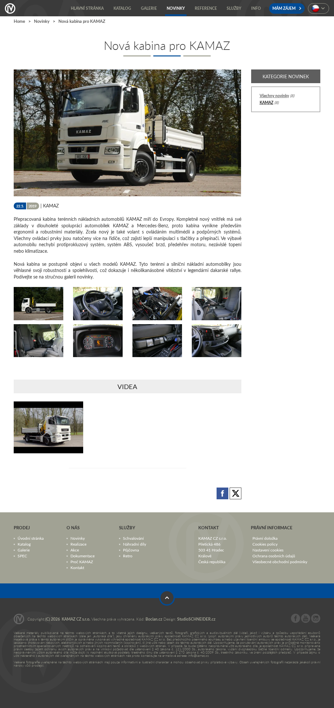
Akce (74, 549)
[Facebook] (295, 621)
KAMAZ (266, 102)
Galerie (24, 549)
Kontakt (77, 567)
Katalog (24, 543)
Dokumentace (82, 555)
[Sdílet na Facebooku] (223, 493)
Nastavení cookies (267, 549)
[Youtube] (305, 621)
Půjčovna (131, 549)
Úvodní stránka (31, 537)
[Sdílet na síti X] (235, 493)
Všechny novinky (274, 95)
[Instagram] (315, 621)
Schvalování (133, 537)
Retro (127, 555)
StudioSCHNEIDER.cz (196, 619)
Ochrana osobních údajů (273, 555)
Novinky (42, 21)
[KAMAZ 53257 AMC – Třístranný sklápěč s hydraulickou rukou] (48, 427)
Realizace (78, 543)
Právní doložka (265, 537)
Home (19, 21)
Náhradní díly (134, 543)
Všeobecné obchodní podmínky (279, 561)
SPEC (22, 555)
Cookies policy (265, 543)
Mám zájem (284, 8)
